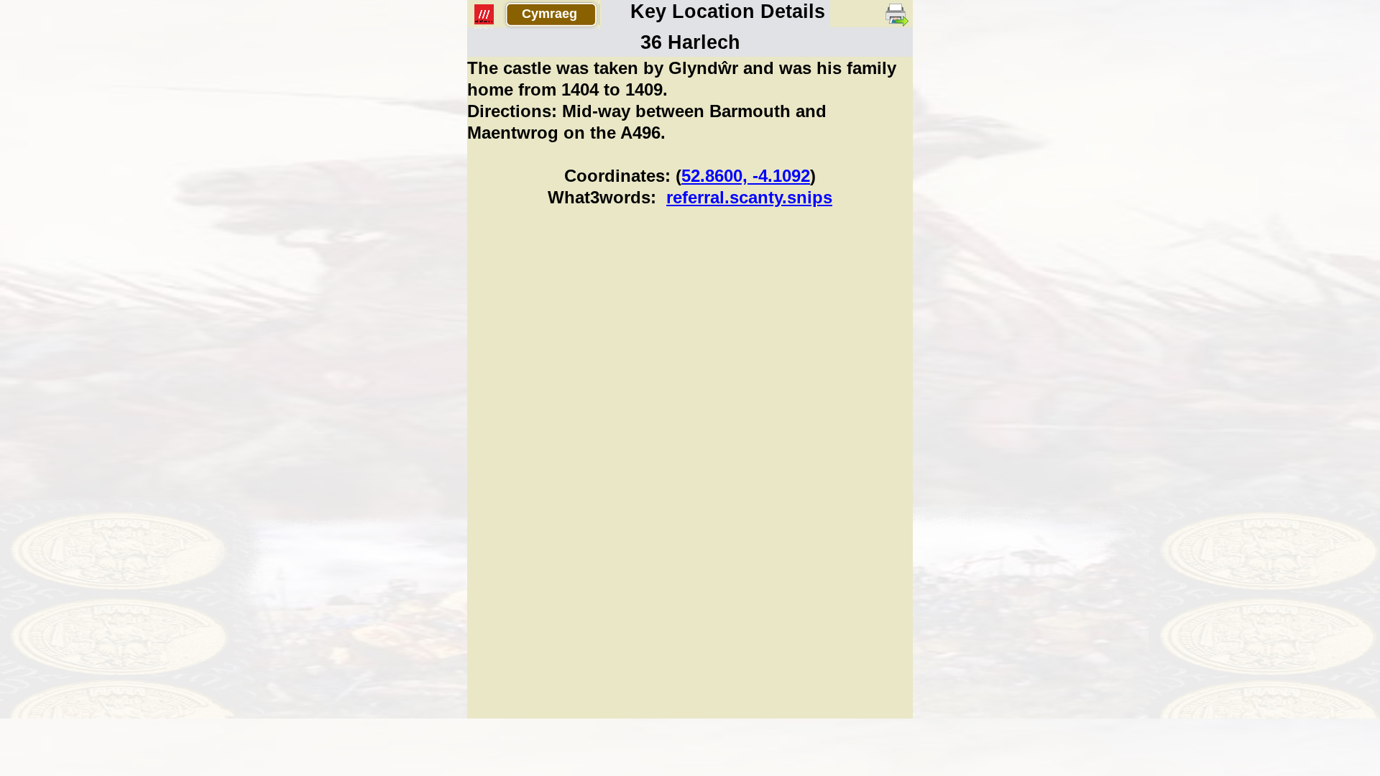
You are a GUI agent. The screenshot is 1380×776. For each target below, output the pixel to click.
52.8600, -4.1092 (745, 175)
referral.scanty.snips (749, 197)
